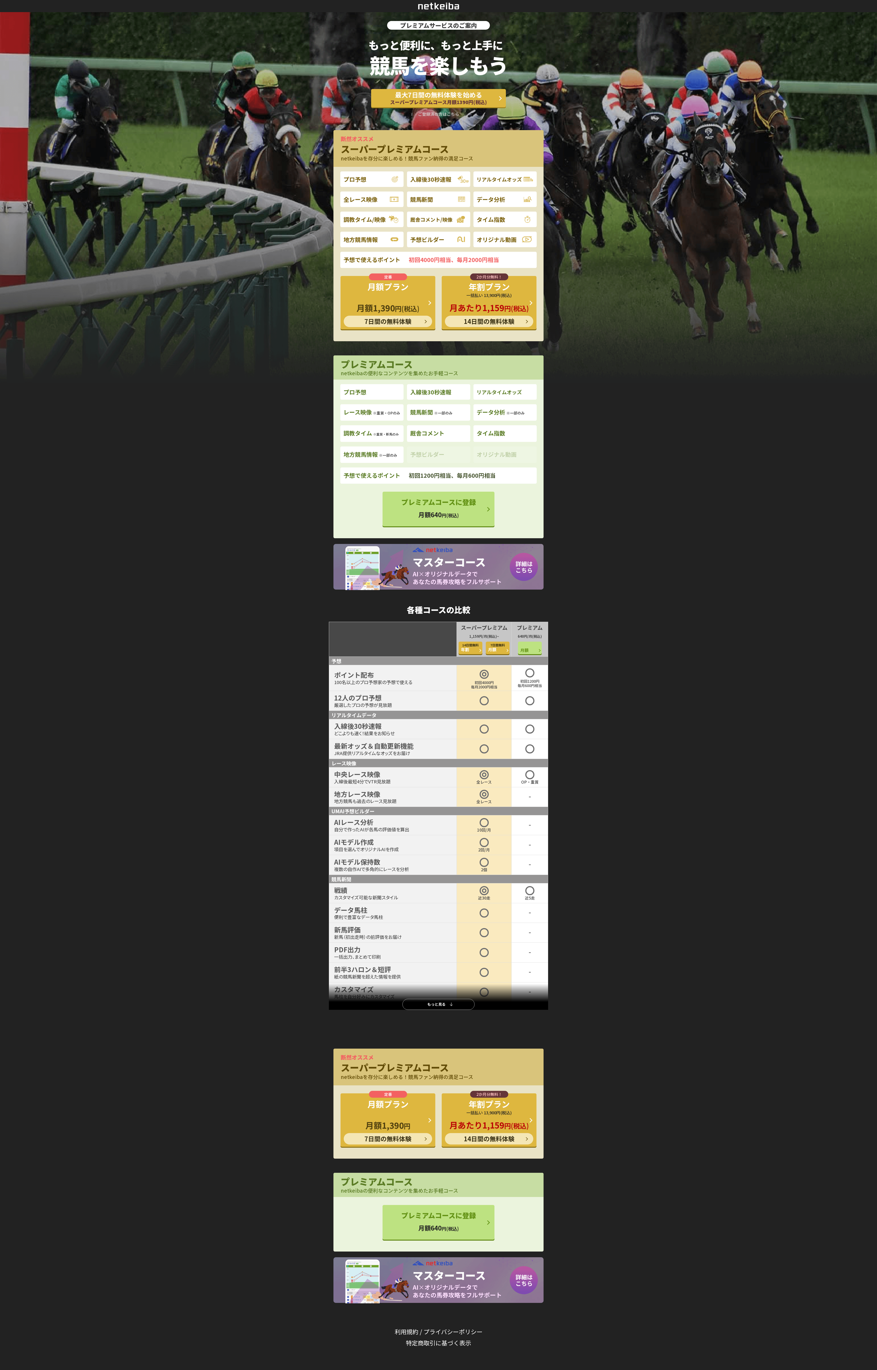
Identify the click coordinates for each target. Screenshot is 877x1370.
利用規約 (406, 1331)
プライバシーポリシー (453, 1331)
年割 (470, 647)
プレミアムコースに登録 (438, 508)
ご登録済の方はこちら (438, 114)
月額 (496, 647)
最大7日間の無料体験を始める (438, 97)
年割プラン (489, 303)
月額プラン (388, 303)
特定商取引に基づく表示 (438, 1343)
